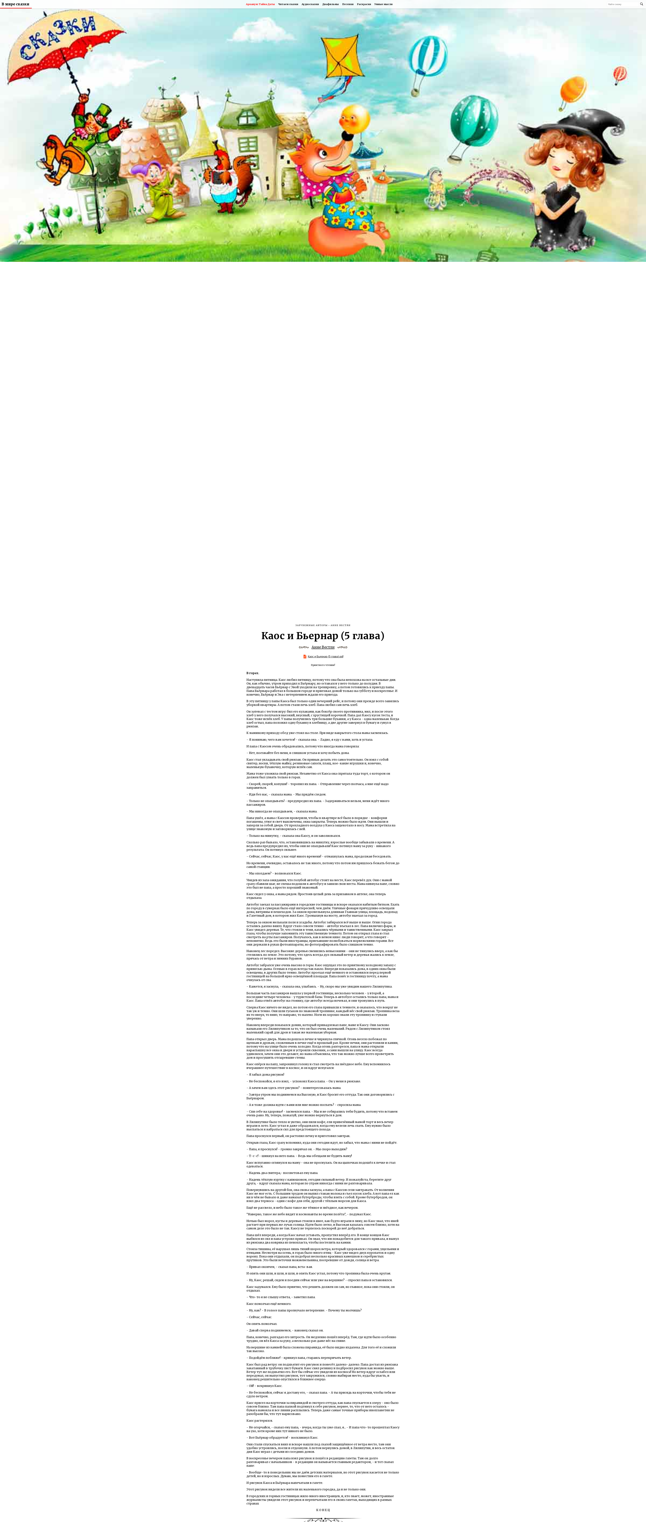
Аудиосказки (310, 4)
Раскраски (364, 4)
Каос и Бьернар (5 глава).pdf (325, 656)
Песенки (348, 4)
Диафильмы (330, 4)
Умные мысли (383, 4)
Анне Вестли (323, 647)
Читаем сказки (288, 4)
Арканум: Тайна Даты (260, 4)
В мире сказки (15, 4)
